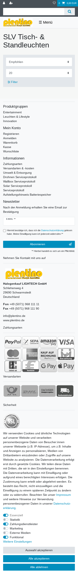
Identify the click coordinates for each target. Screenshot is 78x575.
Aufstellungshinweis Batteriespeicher (27, 194)
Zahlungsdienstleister (24, 524)
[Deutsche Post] (12, 391)
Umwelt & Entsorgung (17, 172)
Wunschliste (11, 151)
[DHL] (29, 391)
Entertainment (12, 112)
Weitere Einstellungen (17, 541)
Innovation (10, 121)
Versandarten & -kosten (18, 168)
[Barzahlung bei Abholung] (66, 354)
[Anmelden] (4, 3)
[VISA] (66, 342)
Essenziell (16, 515)
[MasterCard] (13, 354)
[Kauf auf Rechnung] (48, 354)
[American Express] (31, 354)
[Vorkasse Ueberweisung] (31, 366)
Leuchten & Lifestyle (16, 116)
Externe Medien (20, 532)
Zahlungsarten (12, 164)
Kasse (7, 147)
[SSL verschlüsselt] (11, 421)
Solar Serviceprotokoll (17, 185)
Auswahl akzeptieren (39, 550)
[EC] (13, 366)
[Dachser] (47, 391)
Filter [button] (14, 82)
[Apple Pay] (66, 366)
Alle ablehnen (39, 567)
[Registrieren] (11, 3)
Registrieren (11, 133)
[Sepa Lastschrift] (31, 342)
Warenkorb (10, 142)
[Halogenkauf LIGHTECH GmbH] (24, 273)
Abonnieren (37, 244)
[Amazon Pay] (48, 342)
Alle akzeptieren (39, 558)
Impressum (63, 494)
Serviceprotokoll (13, 190)
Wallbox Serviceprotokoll (19, 181)
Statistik (15, 519)
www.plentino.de (14, 320)
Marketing (16, 528)
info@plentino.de (14, 315)
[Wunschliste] (54, 3)
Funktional (17, 537)
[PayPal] (13, 342)
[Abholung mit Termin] (65, 391)
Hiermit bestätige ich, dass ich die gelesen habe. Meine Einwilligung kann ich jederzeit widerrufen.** (39, 232)
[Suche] (69, 11)
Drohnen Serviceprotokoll (19, 177)
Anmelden (9, 138)
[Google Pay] (48, 366)
